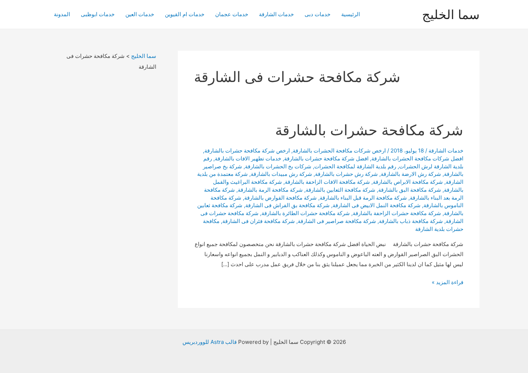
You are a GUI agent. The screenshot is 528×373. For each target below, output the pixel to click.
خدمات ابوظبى (98, 14)
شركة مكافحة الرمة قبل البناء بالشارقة (363, 197)
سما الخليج (451, 14)
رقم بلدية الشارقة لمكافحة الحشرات (355, 166)
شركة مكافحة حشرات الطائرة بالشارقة (305, 213)
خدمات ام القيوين (184, 14)
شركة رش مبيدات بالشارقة (281, 173)
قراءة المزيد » (447, 282)
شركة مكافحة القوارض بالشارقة (280, 197)
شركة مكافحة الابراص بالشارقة (408, 181)
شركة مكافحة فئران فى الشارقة (258, 221)
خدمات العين (139, 14)
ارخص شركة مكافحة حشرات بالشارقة (247, 150)
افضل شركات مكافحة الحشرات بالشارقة (417, 158)
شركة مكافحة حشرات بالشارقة (369, 130)
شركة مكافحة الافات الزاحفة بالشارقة (327, 181)
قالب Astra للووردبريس (209, 341)
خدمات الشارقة (276, 14)
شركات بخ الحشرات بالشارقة (278, 166)
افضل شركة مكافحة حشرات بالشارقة (326, 158)
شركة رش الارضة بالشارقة (411, 173)
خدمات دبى (317, 14)
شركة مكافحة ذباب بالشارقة (411, 221)
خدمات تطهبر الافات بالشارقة (248, 158)
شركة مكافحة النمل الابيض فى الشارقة (377, 205)
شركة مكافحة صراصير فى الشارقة (337, 221)
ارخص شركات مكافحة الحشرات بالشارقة (339, 150)
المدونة (62, 14)
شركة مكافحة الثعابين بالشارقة (340, 189)
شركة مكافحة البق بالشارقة (409, 189)
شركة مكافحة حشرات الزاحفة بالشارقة (397, 213)
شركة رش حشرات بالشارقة (346, 173)
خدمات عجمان (231, 14)
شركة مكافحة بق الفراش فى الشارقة (287, 205)
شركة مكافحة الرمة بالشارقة (270, 189)
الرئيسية (350, 14)
